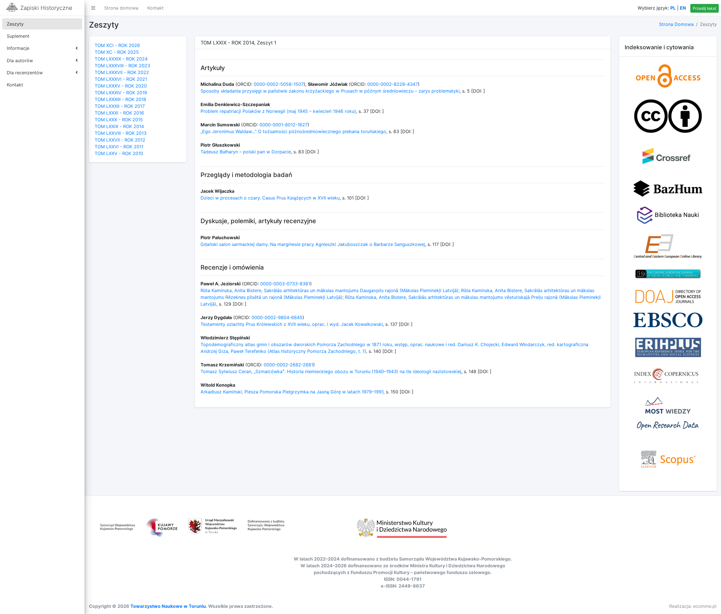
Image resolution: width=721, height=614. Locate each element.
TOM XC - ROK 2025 (117, 52)
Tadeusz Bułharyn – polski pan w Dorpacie (246, 151)
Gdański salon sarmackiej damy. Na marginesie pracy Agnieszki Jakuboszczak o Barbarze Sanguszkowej (313, 244)
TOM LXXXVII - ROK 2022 (122, 72)
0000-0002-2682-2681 (288, 364)
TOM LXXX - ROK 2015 (119, 119)
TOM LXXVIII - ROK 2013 (120, 133)
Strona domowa (121, 8)
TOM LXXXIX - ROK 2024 (121, 59)
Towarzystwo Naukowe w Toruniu (168, 606)
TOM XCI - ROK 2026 (117, 45)
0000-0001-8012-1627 (283, 124)
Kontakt (155, 8)
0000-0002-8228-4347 (392, 84)
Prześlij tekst (704, 8)
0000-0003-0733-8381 (285, 283)
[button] (93, 8)
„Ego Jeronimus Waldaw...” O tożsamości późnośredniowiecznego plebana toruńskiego (293, 131)
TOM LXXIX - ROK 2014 (119, 126)
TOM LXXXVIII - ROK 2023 (122, 65)
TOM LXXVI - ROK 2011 (119, 146)
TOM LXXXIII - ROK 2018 (120, 99)
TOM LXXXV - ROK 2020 (121, 86)
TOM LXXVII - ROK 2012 (120, 140)
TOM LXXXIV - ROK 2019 (121, 92)
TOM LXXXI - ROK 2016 (119, 113)
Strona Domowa (676, 24)
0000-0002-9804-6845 (277, 317)
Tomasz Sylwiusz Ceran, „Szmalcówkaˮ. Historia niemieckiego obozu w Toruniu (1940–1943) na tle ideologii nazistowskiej (331, 371)
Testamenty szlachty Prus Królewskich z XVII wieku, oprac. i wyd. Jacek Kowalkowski (292, 324)
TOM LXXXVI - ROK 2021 (121, 79)
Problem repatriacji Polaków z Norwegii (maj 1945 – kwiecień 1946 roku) (278, 111)
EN (683, 8)
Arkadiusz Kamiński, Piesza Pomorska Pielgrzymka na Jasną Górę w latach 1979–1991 (292, 392)
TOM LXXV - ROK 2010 (119, 153)
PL (673, 8)
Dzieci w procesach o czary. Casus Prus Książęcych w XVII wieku (270, 198)
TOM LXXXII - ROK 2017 (120, 106)
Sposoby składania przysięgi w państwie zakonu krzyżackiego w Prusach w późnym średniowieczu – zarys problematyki (330, 91)
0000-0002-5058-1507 (279, 84)
